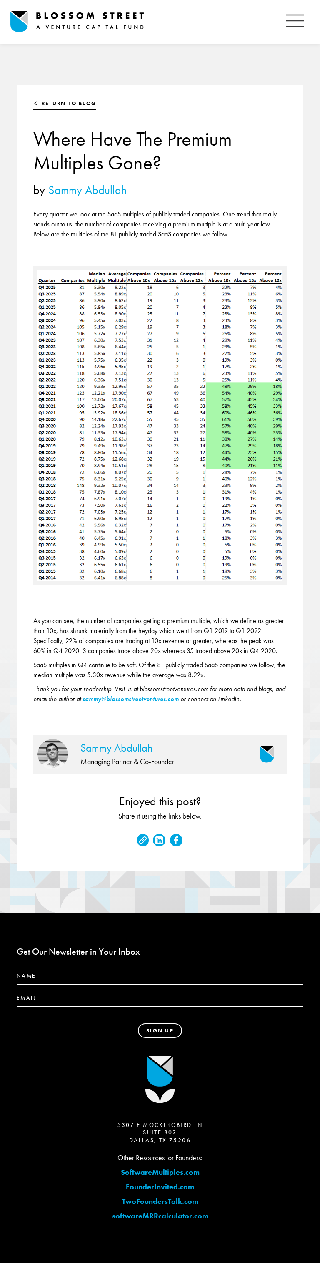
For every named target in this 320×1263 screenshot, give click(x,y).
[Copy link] (143, 840)
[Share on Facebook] (176, 840)
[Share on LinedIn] (159, 840)
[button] (295, 21)
